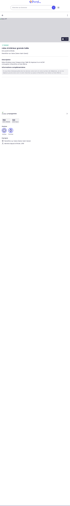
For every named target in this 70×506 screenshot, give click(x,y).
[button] (35, 30)
